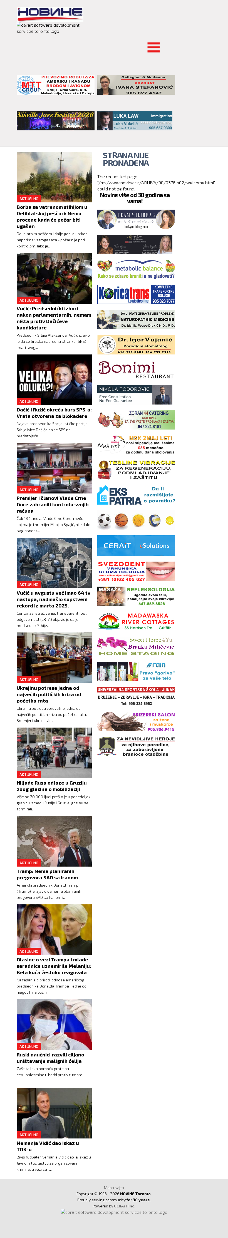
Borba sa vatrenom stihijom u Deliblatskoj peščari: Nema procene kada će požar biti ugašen (52, 216)
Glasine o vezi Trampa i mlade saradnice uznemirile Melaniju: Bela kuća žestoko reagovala (54, 965)
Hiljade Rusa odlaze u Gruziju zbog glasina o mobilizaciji (52, 786)
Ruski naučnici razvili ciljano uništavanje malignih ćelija (50, 1057)
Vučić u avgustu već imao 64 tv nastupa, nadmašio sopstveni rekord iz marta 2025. (53, 599)
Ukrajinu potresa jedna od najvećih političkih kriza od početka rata (49, 694)
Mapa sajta (114, 1187)
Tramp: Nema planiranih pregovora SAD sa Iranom (47, 874)
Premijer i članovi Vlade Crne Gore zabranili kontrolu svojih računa (53, 504)
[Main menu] (21, 44)
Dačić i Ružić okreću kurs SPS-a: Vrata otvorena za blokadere (54, 412)
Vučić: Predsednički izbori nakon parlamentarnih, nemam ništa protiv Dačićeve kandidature (54, 318)
